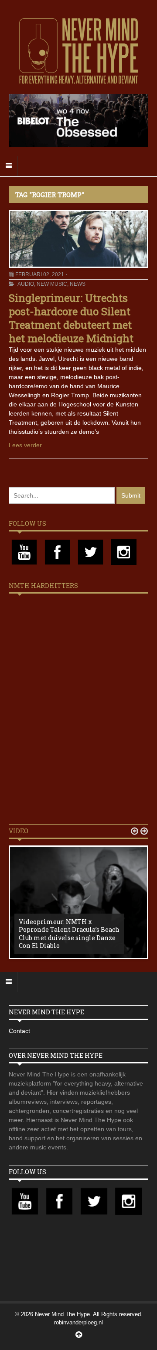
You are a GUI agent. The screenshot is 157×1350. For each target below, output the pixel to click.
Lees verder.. (27, 445)
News (77, 284)
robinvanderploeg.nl (78, 1322)
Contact (19, 1030)
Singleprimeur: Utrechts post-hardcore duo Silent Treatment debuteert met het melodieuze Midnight (71, 318)
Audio (25, 284)
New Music (52, 284)
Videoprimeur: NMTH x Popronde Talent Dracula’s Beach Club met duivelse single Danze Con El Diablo (69, 934)
